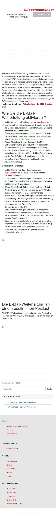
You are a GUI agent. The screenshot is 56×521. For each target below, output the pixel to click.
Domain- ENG (11, 492)
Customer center (12, 448)
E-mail (9, 476)
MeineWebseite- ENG (14, 504)
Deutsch (41, 14)
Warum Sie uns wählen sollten (17, 426)
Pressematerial (12, 433)
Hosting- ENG (11, 500)
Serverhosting (11, 469)
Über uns (5, 421)
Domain (9, 472)
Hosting (9, 465)
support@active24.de (16, 14)
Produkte (5, 456)
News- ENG (11, 489)
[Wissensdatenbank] (12, 6)
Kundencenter (43, 122)
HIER (10, 175)
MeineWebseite (12, 461)
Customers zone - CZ (10, 443)
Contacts (10, 430)
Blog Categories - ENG (10, 483)
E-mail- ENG (11, 496)
